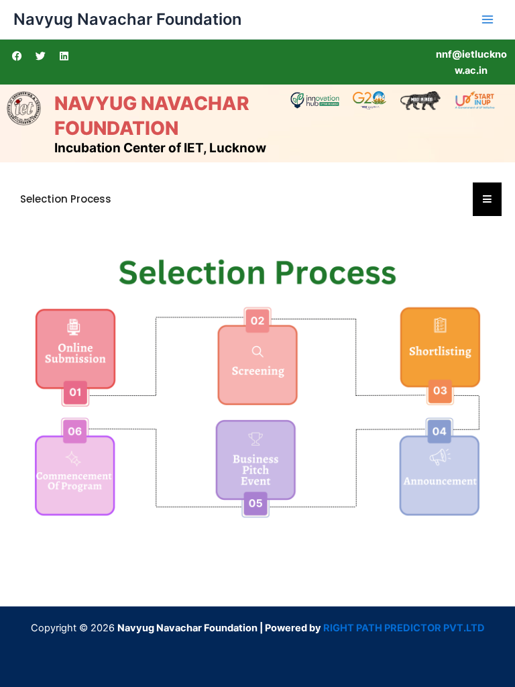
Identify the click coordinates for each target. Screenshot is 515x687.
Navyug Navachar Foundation (127, 19)
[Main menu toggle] (487, 19)
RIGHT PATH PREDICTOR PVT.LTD (404, 628)
